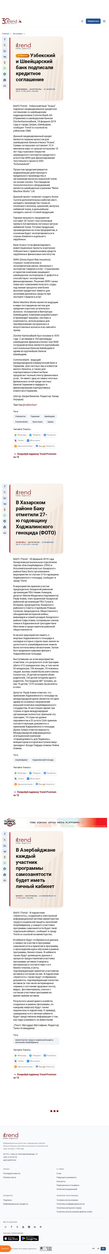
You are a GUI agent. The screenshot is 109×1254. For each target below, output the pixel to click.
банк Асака (38, 422)
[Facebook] (11, 1226)
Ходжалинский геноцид (43, 760)
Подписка (7, 1200)
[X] (17, 1226)
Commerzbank (21, 422)
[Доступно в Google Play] (30, 1238)
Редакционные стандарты (68, 1185)
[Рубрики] (104, 21)
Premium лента (9, 1177)
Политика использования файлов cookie (74, 1212)
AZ (98, 1248)
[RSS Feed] (40, 1226)
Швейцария (50, 416)
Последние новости (11, 1173)
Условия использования (67, 1200)
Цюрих (50, 422)
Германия (35, 416)
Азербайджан (21, 760)
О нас (59, 1173)
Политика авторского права (69, 1208)
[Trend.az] (12, 21)
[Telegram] (29, 1226)
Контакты (61, 1181)
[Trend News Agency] (10, 1136)
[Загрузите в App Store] (11, 1238)
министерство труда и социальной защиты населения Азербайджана (34, 1041)
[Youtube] (23, 1226)
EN (93, 1248)
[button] (4, 39)
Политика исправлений (67, 1189)
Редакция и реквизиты (67, 1177)
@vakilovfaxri (30, 404)
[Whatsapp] (5, 1226)
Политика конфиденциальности (71, 1204)
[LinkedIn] (34, 1226)
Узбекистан (20, 416)
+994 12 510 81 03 (10, 1157)
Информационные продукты (15, 1204)
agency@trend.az (9, 1160)
